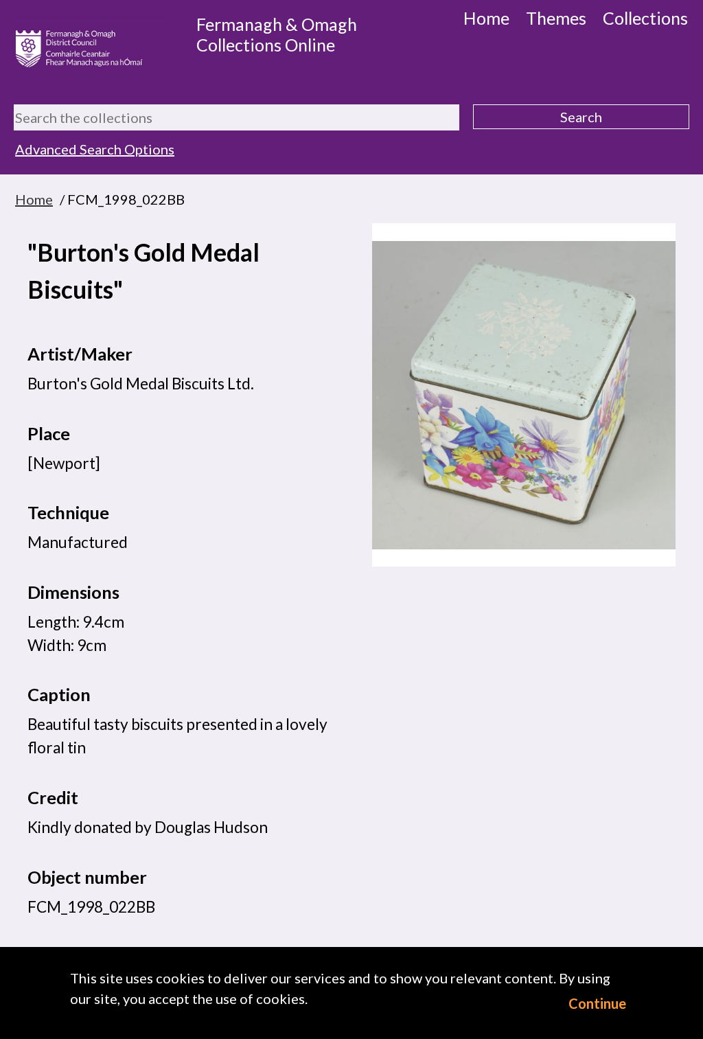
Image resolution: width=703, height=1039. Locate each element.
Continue (597, 1003)
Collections (645, 18)
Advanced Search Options (94, 149)
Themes (556, 18)
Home (486, 18)
